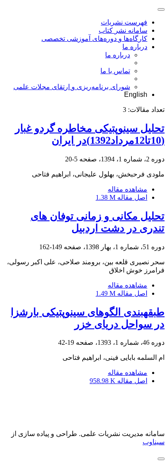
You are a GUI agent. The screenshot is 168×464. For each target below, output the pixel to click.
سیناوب (154, 441)
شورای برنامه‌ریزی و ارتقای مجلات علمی (71, 86)
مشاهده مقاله (127, 189)
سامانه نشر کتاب (123, 30)
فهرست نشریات (124, 22)
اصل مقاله (121, 197)
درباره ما (134, 46)
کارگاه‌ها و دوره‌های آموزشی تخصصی (94, 38)
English (135, 94)
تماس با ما (115, 70)
